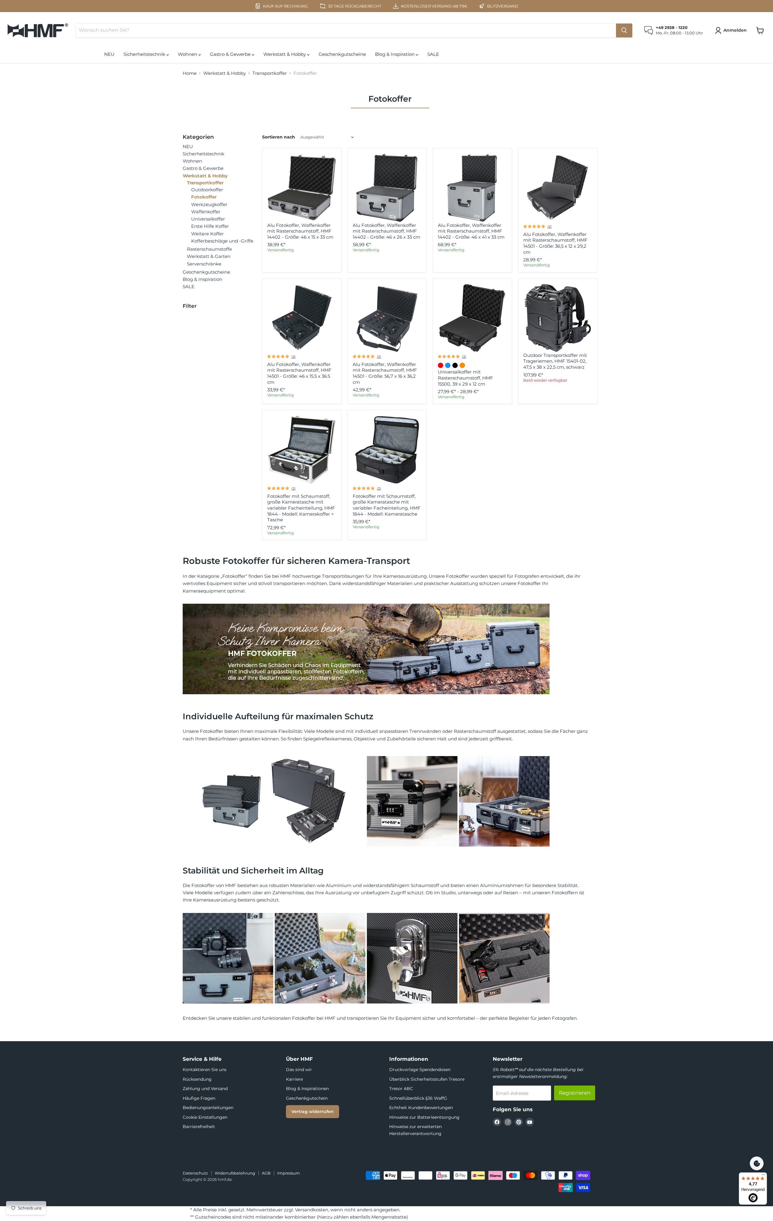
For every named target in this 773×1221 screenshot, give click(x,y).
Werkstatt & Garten (208, 256)
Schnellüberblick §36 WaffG (418, 1098)
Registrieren (574, 1093)
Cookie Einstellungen (205, 1117)
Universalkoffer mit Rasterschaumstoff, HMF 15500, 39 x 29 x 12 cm (465, 377)
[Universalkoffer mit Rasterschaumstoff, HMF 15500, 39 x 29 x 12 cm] (472, 318)
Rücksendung (197, 1079)
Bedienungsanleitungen (208, 1107)
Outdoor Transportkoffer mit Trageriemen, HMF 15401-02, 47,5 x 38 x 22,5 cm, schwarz (555, 361)
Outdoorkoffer (207, 189)
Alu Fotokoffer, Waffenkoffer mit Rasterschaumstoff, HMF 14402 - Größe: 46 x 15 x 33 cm (300, 231)
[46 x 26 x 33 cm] (387, 188)
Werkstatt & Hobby (285, 54)
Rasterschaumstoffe (209, 249)
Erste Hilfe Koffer (210, 226)
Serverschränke (204, 264)
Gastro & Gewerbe (231, 54)
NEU (109, 54)
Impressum (288, 1173)
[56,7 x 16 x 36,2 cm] (387, 318)
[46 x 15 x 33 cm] (301, 188)
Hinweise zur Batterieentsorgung (424, 1117)
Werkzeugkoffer (209, 204)
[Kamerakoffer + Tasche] (301, 449)
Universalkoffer (208, 219)
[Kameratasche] (387, 449)
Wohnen (188, 54)
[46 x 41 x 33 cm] (472, 188)
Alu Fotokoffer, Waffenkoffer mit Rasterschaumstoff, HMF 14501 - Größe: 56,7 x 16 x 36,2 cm (385, 373)
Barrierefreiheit (199, 1126)
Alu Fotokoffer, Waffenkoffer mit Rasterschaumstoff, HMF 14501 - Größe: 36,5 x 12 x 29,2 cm (555, 243)
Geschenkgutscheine (342, 54)
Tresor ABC (401, 1088)
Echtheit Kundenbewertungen (421, 1107)
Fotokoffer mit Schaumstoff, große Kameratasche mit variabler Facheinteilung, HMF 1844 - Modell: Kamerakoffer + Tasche (301, 508)
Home (190, 73)
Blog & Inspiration (395, 54)
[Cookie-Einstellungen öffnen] (757, 1163)
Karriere (294, 1079)
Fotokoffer (204, 197)
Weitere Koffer (207, 234)
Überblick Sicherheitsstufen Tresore (426, 1079)
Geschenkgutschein (307, 1098)
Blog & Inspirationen (307, 1088)
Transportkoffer (269, 73)
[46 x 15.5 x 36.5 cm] (301, 318)
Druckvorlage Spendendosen (420, 1069)
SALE (433, 54)
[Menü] (763, 1176)
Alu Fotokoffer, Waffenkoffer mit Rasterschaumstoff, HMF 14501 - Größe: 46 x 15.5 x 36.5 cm (299, 373)
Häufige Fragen (199, 1098)
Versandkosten (311, 1210)
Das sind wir (299, 1069)
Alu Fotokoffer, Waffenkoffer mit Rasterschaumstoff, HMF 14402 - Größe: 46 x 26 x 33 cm (386, 231)
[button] (732, 30)
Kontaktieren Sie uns (204, 1069)
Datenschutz (195, 1173)
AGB (266, 1173)
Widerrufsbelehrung (235, 1173)
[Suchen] (624, 30)
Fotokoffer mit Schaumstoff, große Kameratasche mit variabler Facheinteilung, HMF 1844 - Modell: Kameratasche (387, 505)
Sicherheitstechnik (144, 54)
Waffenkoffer (205, 212)
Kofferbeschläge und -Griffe (222, 241)
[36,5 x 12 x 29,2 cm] (557, 188)
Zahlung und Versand (205, 1088)
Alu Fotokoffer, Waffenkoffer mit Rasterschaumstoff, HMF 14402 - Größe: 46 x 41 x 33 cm (471, 231)
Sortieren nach (278, 137)
